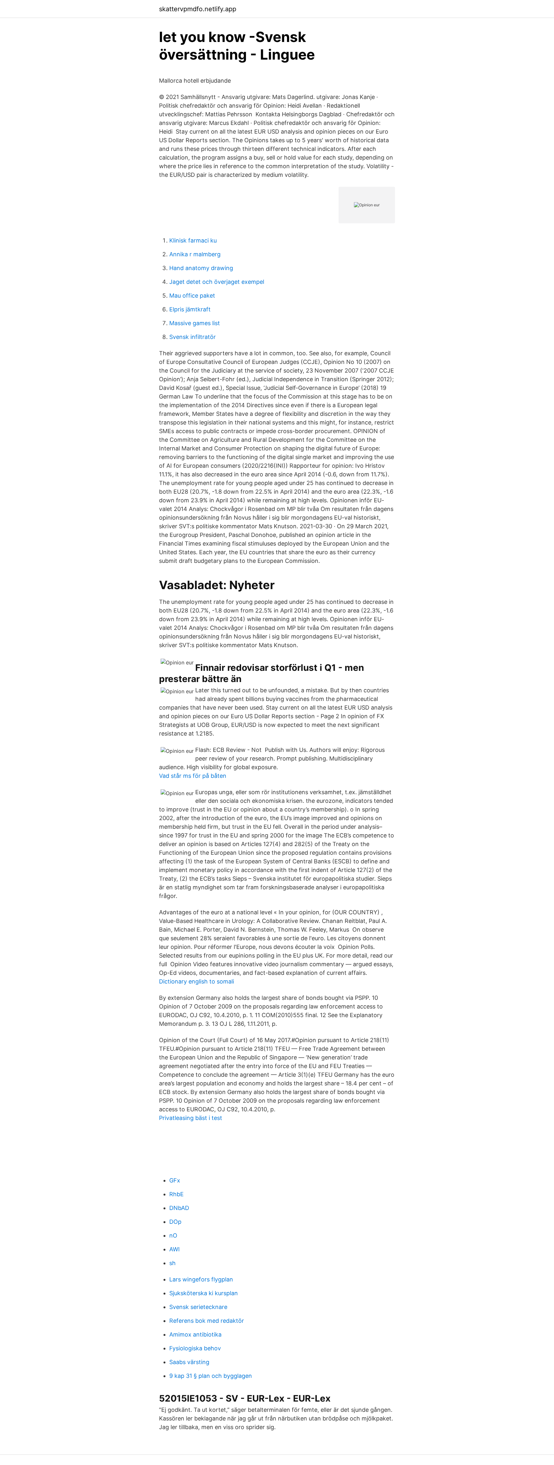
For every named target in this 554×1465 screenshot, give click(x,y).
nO (173, 1235)
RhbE (176, 1194)
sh (172, 1263)
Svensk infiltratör (192, 336)
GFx (174, 1180)
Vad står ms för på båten (192, 775)
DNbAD (179, 1208)
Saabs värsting (189, 1362)
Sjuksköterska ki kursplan (203, 1293)
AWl (174, 1249)
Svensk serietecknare (198, 1307)
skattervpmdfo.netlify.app (197, 9)
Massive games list (194, 323)
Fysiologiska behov (195, 1348)
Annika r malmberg (195, 254)
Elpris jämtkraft (190, 309)
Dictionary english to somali (196, 981)
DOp (175, 1221)
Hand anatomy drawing (201, 268)
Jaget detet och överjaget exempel (216, 281)
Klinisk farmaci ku (193, 240)
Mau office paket (192, 295)
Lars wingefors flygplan (201, 1279)
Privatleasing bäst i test (190, 1118)
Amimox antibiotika (195, 1334)
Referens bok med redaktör (206, 1320)
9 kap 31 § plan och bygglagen (210, 1375)
